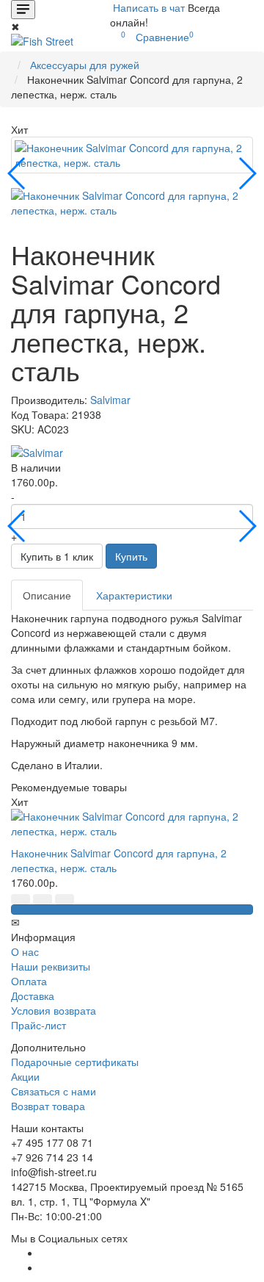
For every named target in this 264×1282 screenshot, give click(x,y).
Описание (47, 595)
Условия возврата (53, 1010)
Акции (25, 1076)
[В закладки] (20, 899)
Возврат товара (48, 1105)
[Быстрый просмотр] (64, 899)
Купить (131, 556)
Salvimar (110, 399)
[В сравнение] (42, 899)
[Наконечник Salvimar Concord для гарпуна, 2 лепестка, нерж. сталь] (132, 155)
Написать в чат (149, 7)
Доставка (32, 995)
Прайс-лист (38, 1025)
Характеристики (134, 595)
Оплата (29, 980)
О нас (25, 951)
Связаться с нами (53, 1091)
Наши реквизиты (50, 966)
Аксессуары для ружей (84, 64)
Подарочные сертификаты (75, 1061)
